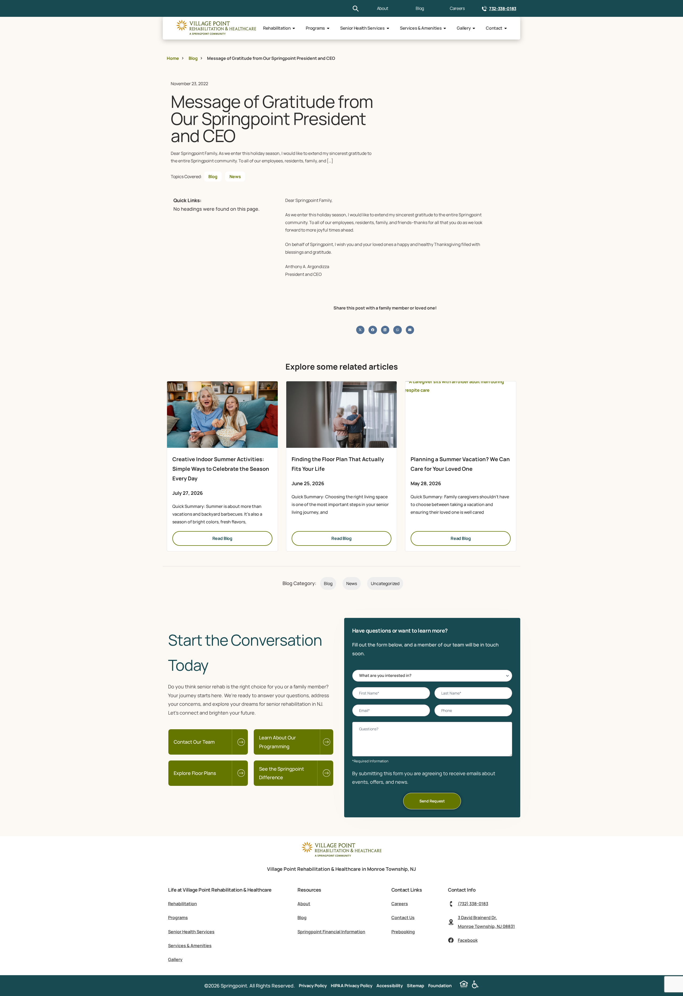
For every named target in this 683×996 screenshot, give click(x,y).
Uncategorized (385, 583)
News (235, 176)
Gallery (464, 28)
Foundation (440, 986)
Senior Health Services (362, 28)
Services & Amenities (421, 28)
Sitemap (415, 986)
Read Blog (222, 538)
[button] (360, 330)
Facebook (468, 940)
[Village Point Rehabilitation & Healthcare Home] (341, 857)
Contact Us (403, 917)
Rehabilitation (277, 28)
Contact (494, 28)
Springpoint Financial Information (331, 932)
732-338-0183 (502, 8)
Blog (420, 8)
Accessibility (389, 986)
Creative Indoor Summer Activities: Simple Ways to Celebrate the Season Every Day (220, 469)
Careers (457, 8)
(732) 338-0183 (473, 904)
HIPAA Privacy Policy (351, 986)
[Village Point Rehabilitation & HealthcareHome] (216, 28)
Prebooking (403, 932)
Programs (315, 28)
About (382, 8)
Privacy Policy (313, 986)
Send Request (432, 800)
